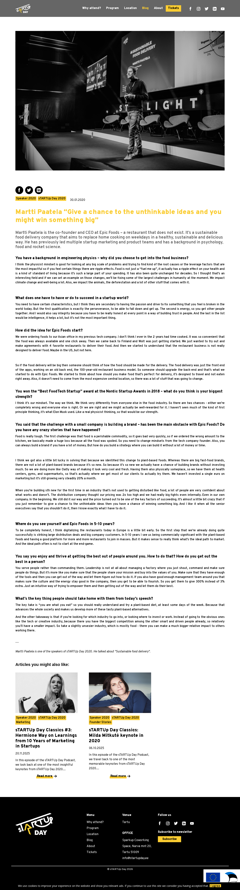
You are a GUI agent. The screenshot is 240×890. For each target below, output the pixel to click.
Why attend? (91, 8)
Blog (145, 8)
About (158, 8)
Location (130, 8)
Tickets (173, 8)
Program (112, 8)
